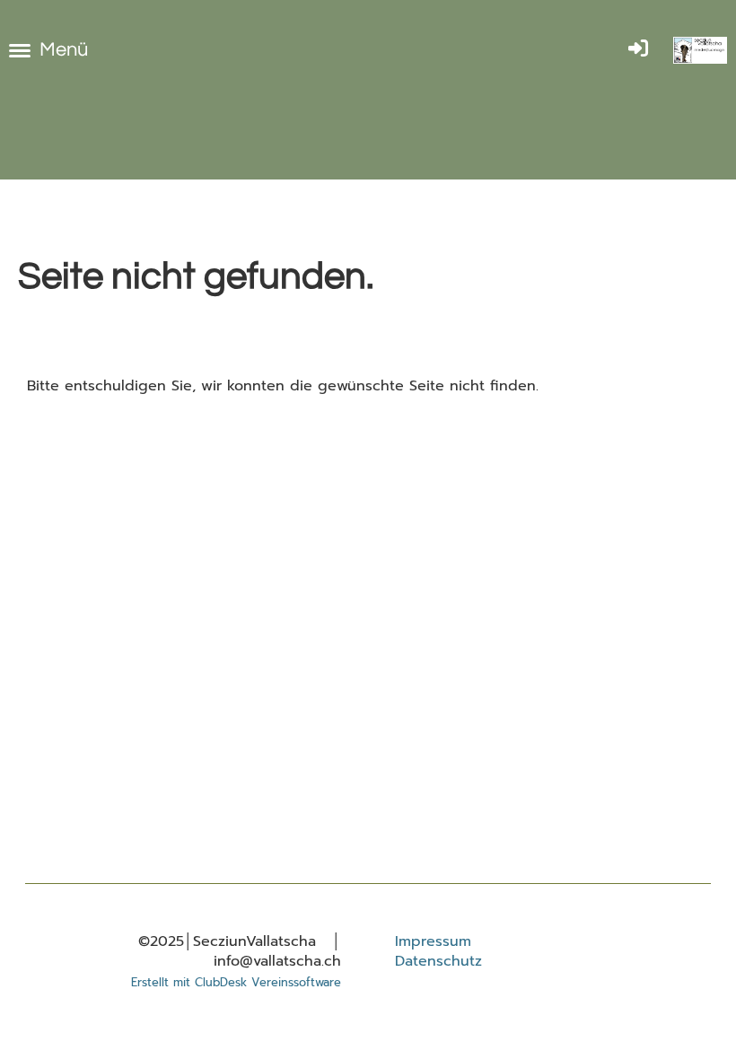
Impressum (433, 941)
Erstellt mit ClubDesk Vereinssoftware (236, 982)
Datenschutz (438, 961)
